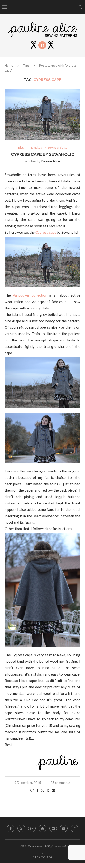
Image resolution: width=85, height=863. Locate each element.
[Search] (80, 7)
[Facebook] (10, 828)
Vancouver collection (30, 295)
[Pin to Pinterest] (48, 790)
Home (9, 65)
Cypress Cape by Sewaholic (42, 154)
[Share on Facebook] (37, 790)
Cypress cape (45, 232)
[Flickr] (53, 828)
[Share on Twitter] (42, 790)
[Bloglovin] (74, 828)
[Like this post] (32, 790)
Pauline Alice (50, 161)
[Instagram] (32, 828)
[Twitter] (21, 828)
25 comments (61, 782)
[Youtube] (64, 828)
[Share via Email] (53, 790)
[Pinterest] (42, 828)
